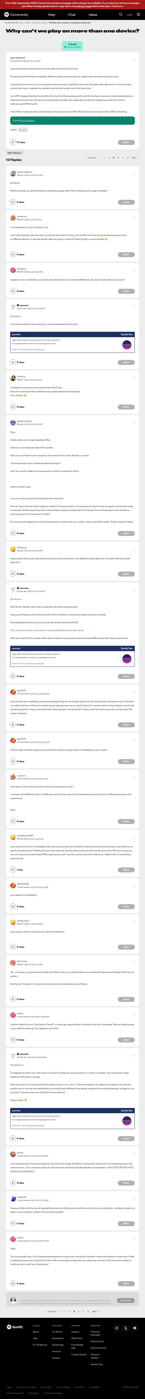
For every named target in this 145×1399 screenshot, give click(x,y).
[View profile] (13, 173)
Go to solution (74, 46)
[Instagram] (116, 1328)
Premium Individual (95, 1333)
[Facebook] (134, 1328)
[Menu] (138, 15)
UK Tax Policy (33, 1393)
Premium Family (98, 1347)
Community (19, 14)
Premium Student (95, 1356)
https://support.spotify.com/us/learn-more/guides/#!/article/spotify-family (47, 630)
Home (20, 22)
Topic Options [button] (14, 152)
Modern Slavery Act (15, 1393)
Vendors (56, 1357)
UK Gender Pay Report (53, 1393)
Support (75, 1331)
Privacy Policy (45, 1387)
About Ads (79, 1387)
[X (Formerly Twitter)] (125, 1328)
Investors (56, 1351)
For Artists (57, 1331)
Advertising (57, 1344)
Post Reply (126, 1300)
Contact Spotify (79, 1354)
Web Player (77, 1338)
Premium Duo (97, 1341)
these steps (84, 6)
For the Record (40, 1344)
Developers (58, 1338)
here (86, 1072)
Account (23, 130)
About (36, 1331)
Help (51, 14)
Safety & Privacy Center (26, 1387)
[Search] (120, 14)
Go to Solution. (27, 120)
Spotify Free (97, 1364)
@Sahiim (19, 1065)
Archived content (39, 22)
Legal (9, 1387)
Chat (72, 14)
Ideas (93, 14)
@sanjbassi (15, 316)
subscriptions (69, 1084)
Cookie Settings (63, 1387)
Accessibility (94, 1387)
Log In (130, 14)
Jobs (35, 1338)
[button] (134, 59)
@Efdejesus (16, 599)
